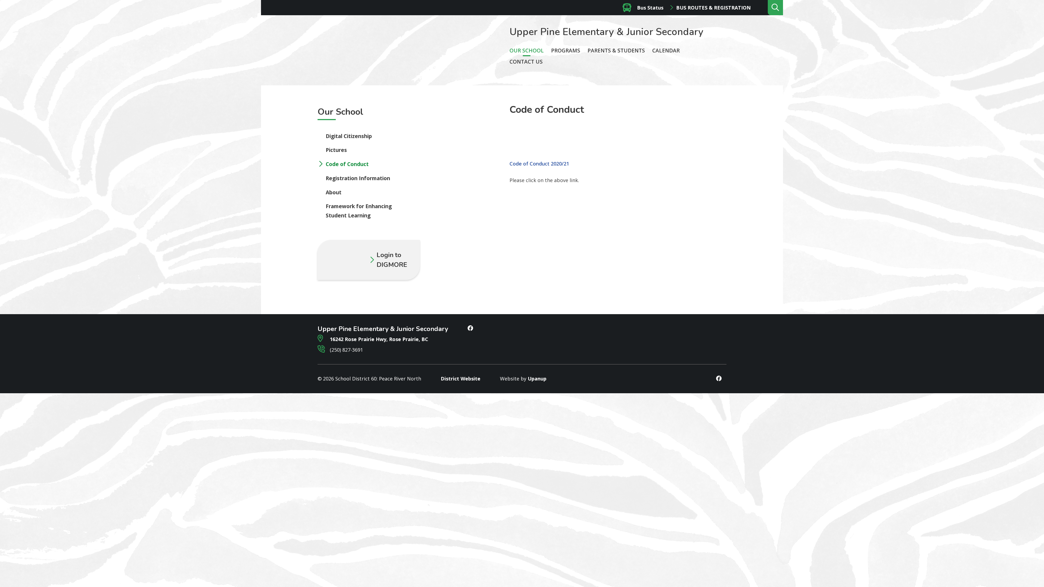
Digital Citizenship (349, 136)
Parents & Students (616, 50)
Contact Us (526, 61)
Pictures (336, 150)
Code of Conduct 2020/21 (539, 163)
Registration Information (358, 178)
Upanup (537, 378)
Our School (526, 50)
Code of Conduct (347, 164)
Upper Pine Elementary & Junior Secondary (606, 32)
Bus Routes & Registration (713, 7)
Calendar (666, 50)
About (333, 192)
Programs (565, 50)
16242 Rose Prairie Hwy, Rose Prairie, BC (378, 339)
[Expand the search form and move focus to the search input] (775, 7)
